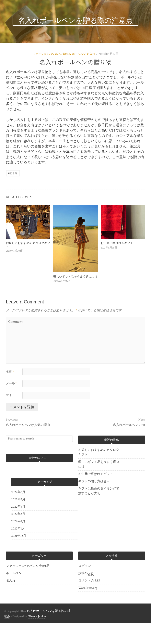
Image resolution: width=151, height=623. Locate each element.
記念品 (12, 173)
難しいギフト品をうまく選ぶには (75, 276)
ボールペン (79, 54)
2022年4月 (18, 507)
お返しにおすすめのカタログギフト (28, 244)
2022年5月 (18, 499)
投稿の (86, 573)
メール (11, 383)
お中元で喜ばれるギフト (117, 243)
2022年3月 (18, 514)
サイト (10, 395)
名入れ (91, 54)
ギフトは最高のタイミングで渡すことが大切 (98, 491)
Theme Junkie (37, 616)
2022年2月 (18, 521)
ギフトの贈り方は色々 (94, 481)
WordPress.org (87, 588)
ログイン (84, 566)
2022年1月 (18, 529)
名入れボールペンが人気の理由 (28, 425)
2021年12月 (18, 536)
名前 (10, 372)
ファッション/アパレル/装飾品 (52, 54)
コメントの (89, 580)
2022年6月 (18, 492)
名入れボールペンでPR (129, 425)
